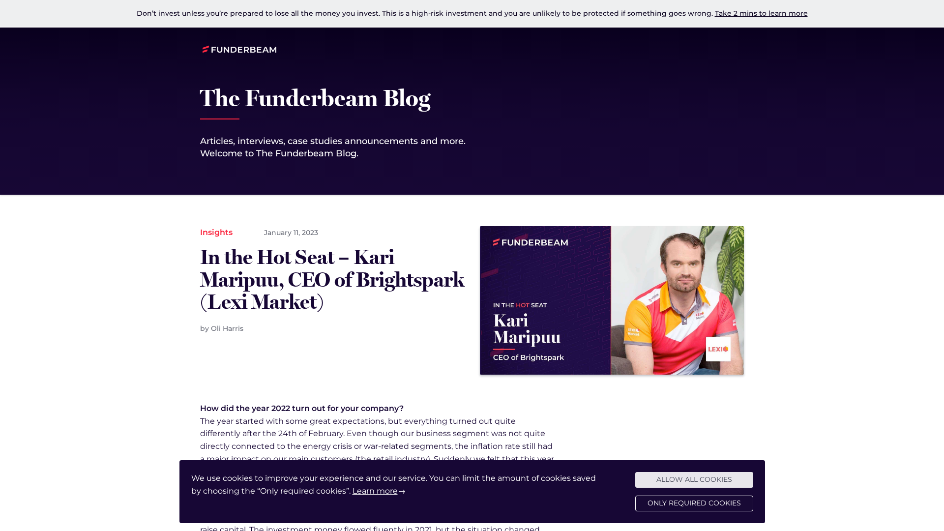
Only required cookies (694, 503)
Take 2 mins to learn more (761, 13)
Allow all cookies (694, 479)
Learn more (375, 491)
